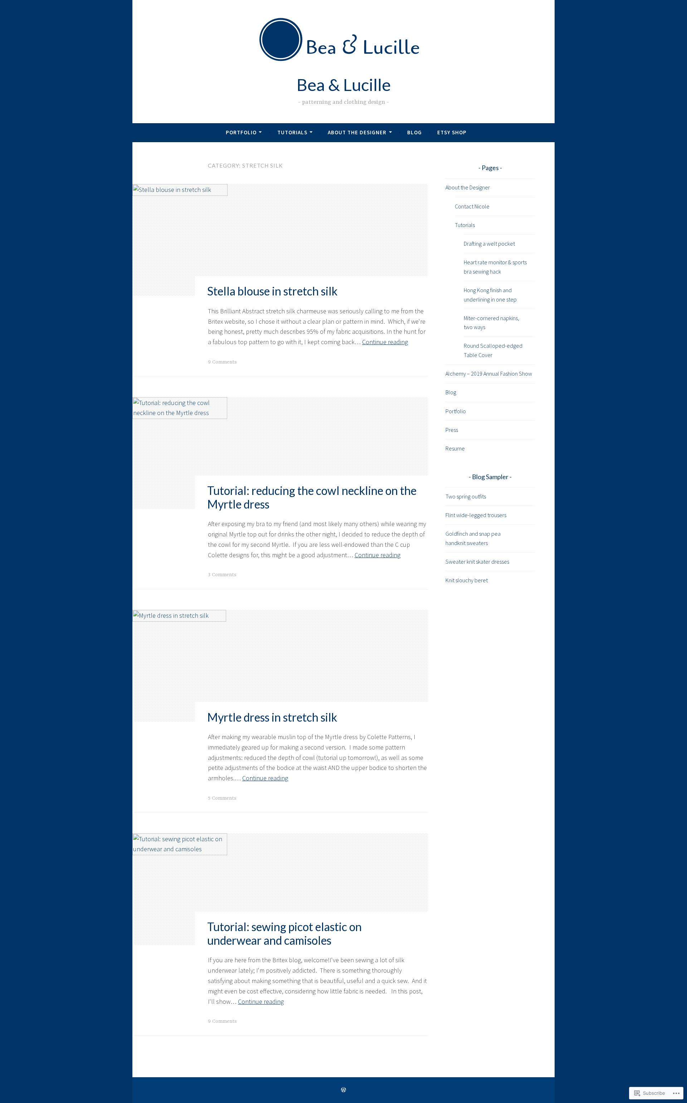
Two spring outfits (465, 496)
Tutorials (292, 132)
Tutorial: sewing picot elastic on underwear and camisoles (284, 933)
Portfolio (241, 132)
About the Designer (357, 132)
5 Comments (222, 798)
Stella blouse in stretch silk (272, 291)
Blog (414, 132)
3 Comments (222, 575)
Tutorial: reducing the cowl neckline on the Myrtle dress (311, 497)
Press (451, 429)
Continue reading (385, 342)
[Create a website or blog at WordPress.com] (343, 1090)
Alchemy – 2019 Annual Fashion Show (488, 373)
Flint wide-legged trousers (475, 515)
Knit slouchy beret (466, 580)
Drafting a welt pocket (489, 243)
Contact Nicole (472, 206)
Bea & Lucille (344, 84)
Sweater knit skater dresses (477, 561)
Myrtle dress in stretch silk (272, 717)
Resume (455, 448)
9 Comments (222, 362)
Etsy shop (452, 132)
